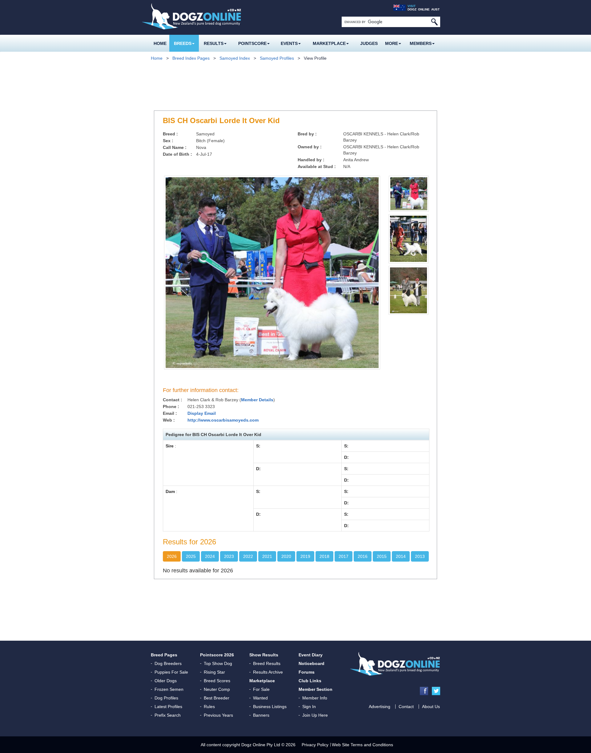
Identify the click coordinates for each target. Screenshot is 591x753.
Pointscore (252, 43)
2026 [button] (172, 556)
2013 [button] (420, 556)
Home (160, 43)
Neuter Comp (217, 689)
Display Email (201, 413)
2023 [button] (229, 556)
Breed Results (266, 663)
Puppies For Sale (171, 672)
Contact (406, 706)
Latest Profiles (168, 706)
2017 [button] (343, 556)
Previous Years (218, 715)
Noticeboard (311, 663)
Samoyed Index (234, 58)
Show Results (263, 654)
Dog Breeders (168, 663)
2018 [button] (324, 556)
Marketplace (329, 43)
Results (213, 43)
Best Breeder (216, 697)
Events (289, 43)
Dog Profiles (166, 697)
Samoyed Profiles (277, 58)
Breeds (182, 43)
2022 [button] (248, 556)
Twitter (436, 691)
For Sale (261, 689)
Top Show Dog (218, 663)
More (391, 43)
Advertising (379, 706)
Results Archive (268, 672)
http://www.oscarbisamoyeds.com (223, 420)
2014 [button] (401, 556)
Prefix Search (168, 715)
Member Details (257, 399)
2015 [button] (382, 556)
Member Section (315, 689)
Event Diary (311, 654)
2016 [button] (363, 556)
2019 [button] (305, 556)
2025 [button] (191, 556)
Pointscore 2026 (217, 654)
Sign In (309, 706)
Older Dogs (166, 680)
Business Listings (270, 706)
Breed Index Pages (191, 58)
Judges (369, 43)
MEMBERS (421, 43)
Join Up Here (315, 715)
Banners (261, 715)
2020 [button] (286, 556)
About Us (431, 706)
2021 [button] (267, 556)
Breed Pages (164, 654)
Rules (209, 706)
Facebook (424, 691)
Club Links (310, 680)
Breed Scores (217, 680)
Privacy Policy (315, 744)
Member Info (314, 697)
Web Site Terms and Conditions (362, 744)
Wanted (260, 697)
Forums (307, 672)
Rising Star (214, 672)
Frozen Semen (169, 689)
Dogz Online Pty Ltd (260, 744)
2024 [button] (210, 556)
